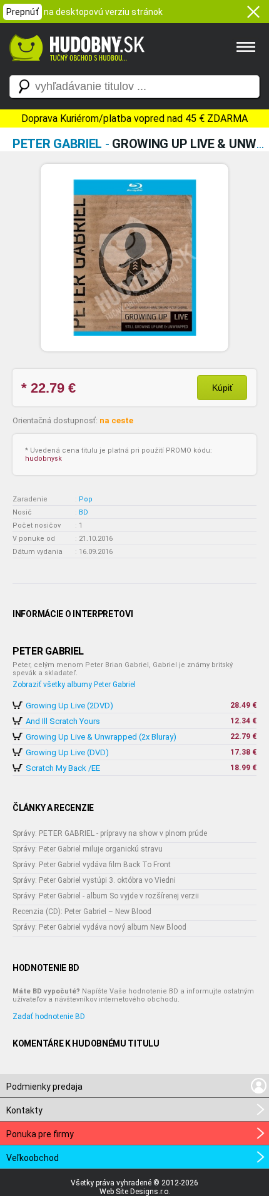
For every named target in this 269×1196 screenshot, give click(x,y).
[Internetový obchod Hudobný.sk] (75, 67)
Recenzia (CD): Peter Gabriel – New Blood (82, 911)
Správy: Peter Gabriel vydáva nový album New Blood (99, 927)
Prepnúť (22, 12)
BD (83, 512)
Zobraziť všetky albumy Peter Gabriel (74, 684)
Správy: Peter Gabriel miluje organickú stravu (88, 849)
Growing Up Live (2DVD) (69, 705)
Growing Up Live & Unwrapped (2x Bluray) (101, 736)
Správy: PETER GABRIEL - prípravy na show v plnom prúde (110, 833)
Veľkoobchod (32, 1158)
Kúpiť (222, 388)
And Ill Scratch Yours (63, 721)
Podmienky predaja (44, 1087)
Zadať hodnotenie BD (49, 1016)
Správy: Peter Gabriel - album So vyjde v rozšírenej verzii (106, 896)
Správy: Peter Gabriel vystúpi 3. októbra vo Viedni (94, 880)
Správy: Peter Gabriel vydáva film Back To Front (92, 864)
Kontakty (24, 1110)
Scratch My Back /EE (63, 768)
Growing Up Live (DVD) (67, 752)
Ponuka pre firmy (40, 1134)
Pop (86, 499)
